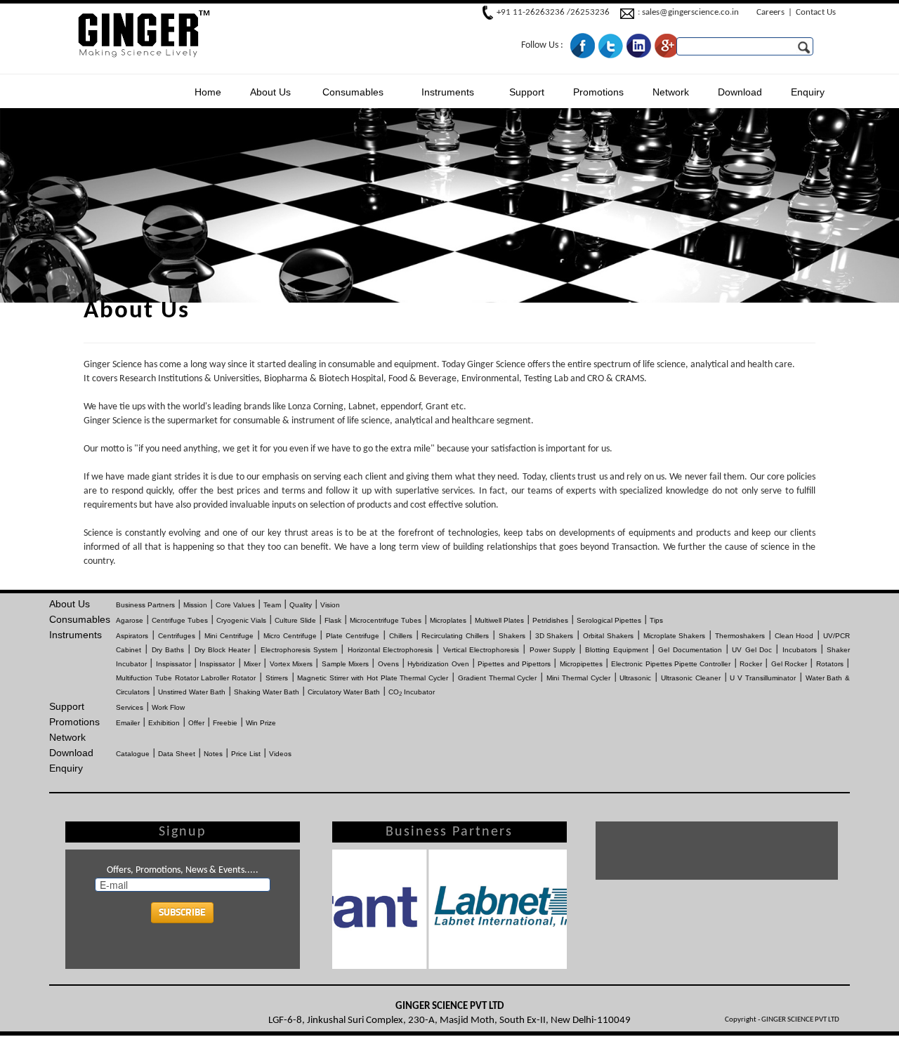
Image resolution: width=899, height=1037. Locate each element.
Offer (196, 723)
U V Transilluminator (763, 678)
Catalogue (133, 754)
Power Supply (552, 650)
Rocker (751, 664)
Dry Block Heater (223, 650)
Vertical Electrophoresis (481, 650)
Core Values (235, 605)
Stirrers (276, 678)
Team (272, 605)
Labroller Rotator (228, 678)
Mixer (252, 664)
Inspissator (173, 664)
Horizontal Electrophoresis (390, 650)
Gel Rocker (789, 664)
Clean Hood (794, 636)
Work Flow (168, 707)
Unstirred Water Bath (191, 692)
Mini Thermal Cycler (578, 678)
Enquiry (808, 92)
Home (208, 92)
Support (526, 92)
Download (740, 92)
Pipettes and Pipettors (514, 664)
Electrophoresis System (299, 650)
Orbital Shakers (608, 636)
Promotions (598, 92)
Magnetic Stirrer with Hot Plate (347, 678)
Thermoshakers (740, 636)
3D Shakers (554, 636)
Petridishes (550, 620)
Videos (280, 754)
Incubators (799, 650)
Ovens (388, 664)
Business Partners (145, 605)
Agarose (129, 620)
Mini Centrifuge (229, 636)
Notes (213, 754)
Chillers (400, 636)
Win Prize (261, 723)
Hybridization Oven (437, 664)
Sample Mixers (345, 664)
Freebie (225, 723)
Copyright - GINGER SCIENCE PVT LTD (782, 1020)
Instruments (447, 92)
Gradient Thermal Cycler (497, 678)
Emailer (128, 723)
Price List (246, 754)
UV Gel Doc (752, 650)
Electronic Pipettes (641, 664)
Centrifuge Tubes (180, 620)
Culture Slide (295, 620)
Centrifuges (176, 636)
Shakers (512, 636)
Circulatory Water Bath (344, 692)
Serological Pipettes (609, 620)
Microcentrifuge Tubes (385, 620)
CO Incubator (411, 692)
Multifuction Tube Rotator (157, 678)
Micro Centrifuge (290, 636)
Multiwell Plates (499, 620)
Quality (300, 605)
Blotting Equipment (616, 650)
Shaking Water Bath (266, 692)
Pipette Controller (702, 664)
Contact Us (816, 12)
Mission (195, 605)
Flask (332, 620)
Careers (770, 12)
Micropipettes (581, 664)
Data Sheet (176, 754)
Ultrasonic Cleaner (691, 678)
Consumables (352, 92)
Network (670, 92)
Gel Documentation (689, 650)
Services (129, 707)
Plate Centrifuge (352, 636)
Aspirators (132, 636)
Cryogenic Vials (241, 620)
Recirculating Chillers (455, 636)
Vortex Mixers (291, 664)
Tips (656, 620)
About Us (270, 92)
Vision (330, 605)
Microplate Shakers (674, 636)
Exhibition (164, 723)
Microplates (448, 620)
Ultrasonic (635, 678)
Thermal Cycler (424, 678)
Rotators (830, 664)
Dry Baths (168, 650)
